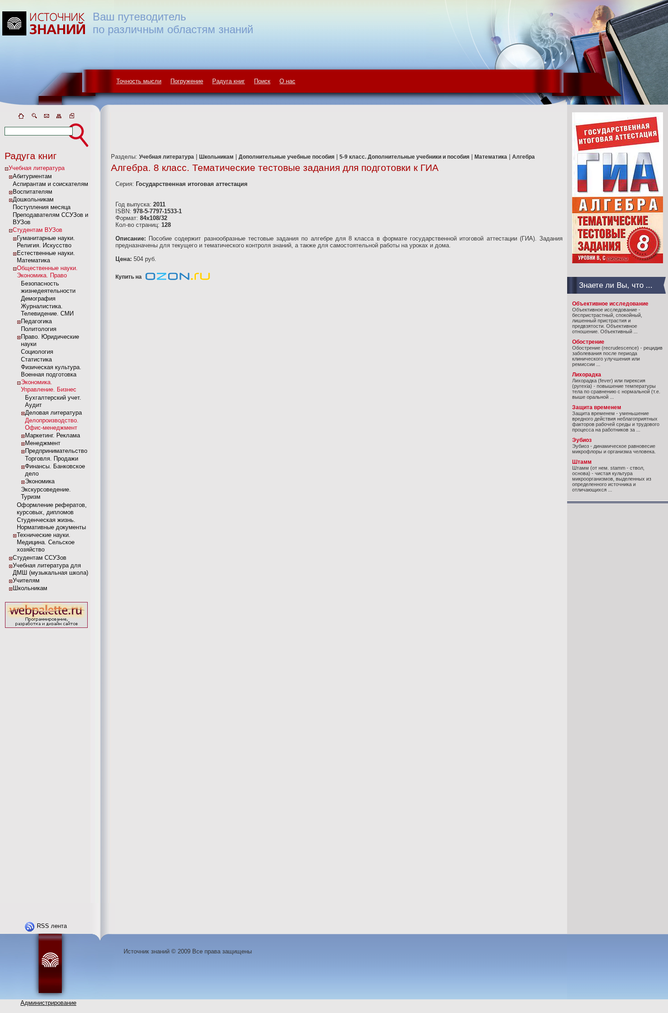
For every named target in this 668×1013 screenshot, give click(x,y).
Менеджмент (42, 443)
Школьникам (30, 588)
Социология (37, 351)
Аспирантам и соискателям (50, 184)
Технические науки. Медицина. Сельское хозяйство (46, 542)
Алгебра (523, 157)
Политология (38, 329)
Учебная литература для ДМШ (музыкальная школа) (50, 569)
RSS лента (52, 926)
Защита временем (596, 407)
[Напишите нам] (46, 117)
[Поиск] (33, 117)
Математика (490, 157)
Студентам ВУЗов (37, 229)
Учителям (26, 580)
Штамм (582, 462)
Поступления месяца (41, 207)
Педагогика (36, 321)
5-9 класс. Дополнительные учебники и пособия (404, 157)
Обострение (588, 342)
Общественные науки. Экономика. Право (47, 272)
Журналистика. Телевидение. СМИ (47, 310)
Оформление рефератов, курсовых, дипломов (52, 508)
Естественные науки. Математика (46, 257)
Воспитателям (32, 191)
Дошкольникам (33, 199)
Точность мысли (138, 81)
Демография (38, 298)
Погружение (186, 81)
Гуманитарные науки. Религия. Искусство (46, 242)
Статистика (36, 359)
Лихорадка (586, 374)
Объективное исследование (610, 304)
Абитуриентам (32, 176)
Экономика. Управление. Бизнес (48, 386)
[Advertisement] (46, 766)
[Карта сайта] (59, 117)
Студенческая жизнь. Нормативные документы (51, 524)
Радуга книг (228, 81)
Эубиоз (582, 440)
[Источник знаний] (57, 110)
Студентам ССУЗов (39, 557)
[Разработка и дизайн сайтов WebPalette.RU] (46, 628)
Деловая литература (53, 412)
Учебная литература (37, 168)
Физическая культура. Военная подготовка (51, 371)
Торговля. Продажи (51, 458)
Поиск (262, 81)
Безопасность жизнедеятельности (48, 287)
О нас (287, 81)
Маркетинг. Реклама (52, 435)
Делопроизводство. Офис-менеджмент (52, 424)
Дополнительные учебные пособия (286, 157)
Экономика (40, 481)
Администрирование (48, 1002)
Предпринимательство (56, 450)
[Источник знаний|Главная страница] (20, 117)
